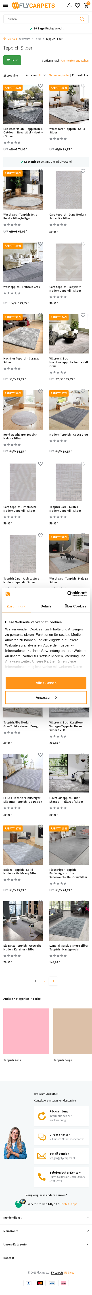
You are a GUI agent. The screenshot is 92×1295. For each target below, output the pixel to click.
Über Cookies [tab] (75, 606)
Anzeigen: (32, 75)
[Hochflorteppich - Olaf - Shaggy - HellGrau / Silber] (69, 773)
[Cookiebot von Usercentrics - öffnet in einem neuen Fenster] (67, 594)
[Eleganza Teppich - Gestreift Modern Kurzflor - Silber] (23, 921)
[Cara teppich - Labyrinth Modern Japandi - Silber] (69, 262)
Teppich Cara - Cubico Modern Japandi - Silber (65, 509)
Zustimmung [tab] (17, 606)
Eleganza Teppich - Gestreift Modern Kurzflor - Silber (22, 947)
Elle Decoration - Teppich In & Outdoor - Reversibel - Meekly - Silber (23, 132)
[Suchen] (82, 19)
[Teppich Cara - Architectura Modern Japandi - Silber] (23, 554)
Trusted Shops (68, 1204)
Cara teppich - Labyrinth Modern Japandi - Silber (65, 289)
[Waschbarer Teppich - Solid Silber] (69, 104)
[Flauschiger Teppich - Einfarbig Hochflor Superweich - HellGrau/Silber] (69, 845)
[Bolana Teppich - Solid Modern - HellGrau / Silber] (23, 845)
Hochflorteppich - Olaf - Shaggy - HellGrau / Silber (66, 800)
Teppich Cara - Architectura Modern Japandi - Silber (21, 580)
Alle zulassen (46, 683)
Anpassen (43, 697)
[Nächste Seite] (53, 981)
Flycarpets (57, 1272)
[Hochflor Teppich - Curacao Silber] (23, 333)
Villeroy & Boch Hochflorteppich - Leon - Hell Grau (68, 362)
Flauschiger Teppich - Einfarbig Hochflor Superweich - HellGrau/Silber (68, 873)
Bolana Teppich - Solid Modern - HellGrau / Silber (20, 871)
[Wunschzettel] (77, 5)
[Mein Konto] (69, 5)
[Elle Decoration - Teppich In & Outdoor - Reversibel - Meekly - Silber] (23, 104)
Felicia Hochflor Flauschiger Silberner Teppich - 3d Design (22, 800)
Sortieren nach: (51, 60)
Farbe (38, 39)
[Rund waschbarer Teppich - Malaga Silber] (23, 410)
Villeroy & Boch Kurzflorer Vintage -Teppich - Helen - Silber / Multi (66, 726)
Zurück (12, 39)
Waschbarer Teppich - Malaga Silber (68, 580)
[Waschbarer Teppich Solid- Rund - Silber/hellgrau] (23, 190)
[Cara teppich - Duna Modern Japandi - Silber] (69, 190)
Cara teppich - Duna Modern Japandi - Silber (67, 216)
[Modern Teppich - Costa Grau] (69, 410)
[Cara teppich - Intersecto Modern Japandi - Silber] (23, 482)
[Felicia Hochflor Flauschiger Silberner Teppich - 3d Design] (23, 773)
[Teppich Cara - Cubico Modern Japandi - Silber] (69, 482)
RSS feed (69, 1272)
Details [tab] (46, 606)
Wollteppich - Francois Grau (21, 287)
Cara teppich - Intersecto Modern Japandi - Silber (20, 509)
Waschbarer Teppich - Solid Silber (67, 131)
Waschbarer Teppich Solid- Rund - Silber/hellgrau (20, 216)
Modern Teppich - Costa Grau (68, 435)
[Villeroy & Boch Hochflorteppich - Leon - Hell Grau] (69, 333)
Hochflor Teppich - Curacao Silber (21, 360)
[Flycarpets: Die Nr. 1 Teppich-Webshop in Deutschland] (33, 5)
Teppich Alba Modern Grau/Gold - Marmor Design (21, 724)
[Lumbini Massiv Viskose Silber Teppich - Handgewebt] (69, 921)
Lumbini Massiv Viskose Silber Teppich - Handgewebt (68, 947)
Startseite (24, 39)
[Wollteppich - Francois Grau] (23, 262)
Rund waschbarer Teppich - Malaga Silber (21, 436)
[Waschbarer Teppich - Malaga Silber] (69, 554)
